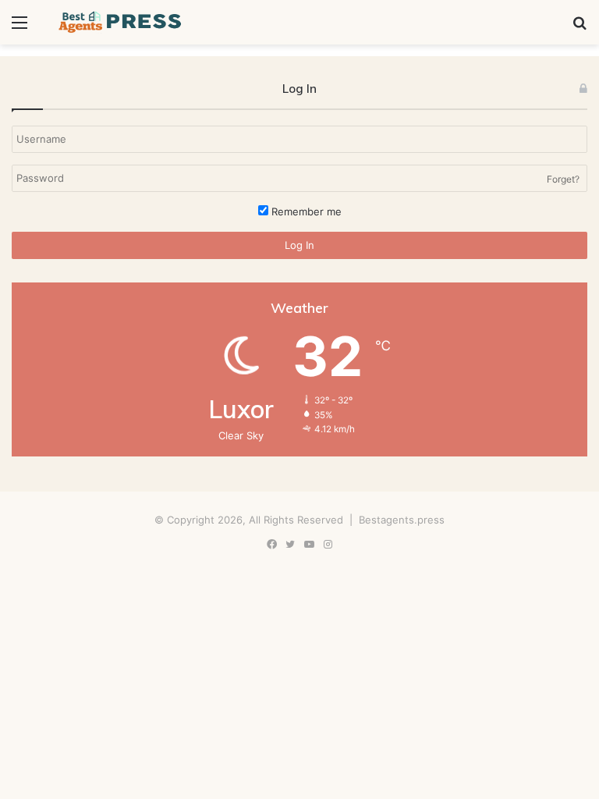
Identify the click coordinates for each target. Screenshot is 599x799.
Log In (299, 245)
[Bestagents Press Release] (122, 22)
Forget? (563, 179)
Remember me (305, 211)
